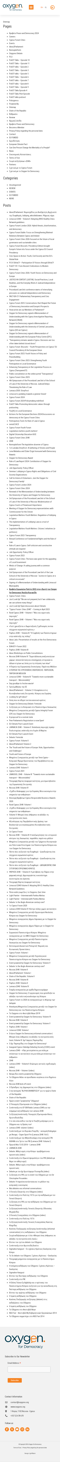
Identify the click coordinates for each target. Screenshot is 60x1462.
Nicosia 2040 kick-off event (20, 1084)
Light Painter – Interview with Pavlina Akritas (27, 895)
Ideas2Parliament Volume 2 (20, 744)
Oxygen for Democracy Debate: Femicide (25, 703)
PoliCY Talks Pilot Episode (19, 94)
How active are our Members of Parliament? (26, 310)
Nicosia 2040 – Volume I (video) (21, 1070)
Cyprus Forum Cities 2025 (19, 377)
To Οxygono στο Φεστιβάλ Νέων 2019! (24, 1013)
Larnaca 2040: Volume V (18, 767)
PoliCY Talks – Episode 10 (19, 60)
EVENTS (12, 192)
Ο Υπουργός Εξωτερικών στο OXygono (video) (28, 1104)
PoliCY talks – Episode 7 (18, 80)
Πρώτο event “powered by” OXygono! (24, 1101)
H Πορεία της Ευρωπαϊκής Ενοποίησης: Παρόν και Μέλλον (33, 666)
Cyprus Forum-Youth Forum (20, 427)
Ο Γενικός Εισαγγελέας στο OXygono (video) (27, 1215)
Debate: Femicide (16, 737)
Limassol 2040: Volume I (19, 1030)
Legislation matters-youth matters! (23, 431)
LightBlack (32, 1453)
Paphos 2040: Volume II (18, 983)
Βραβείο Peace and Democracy (21, 124)
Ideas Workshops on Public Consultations (26, 653)
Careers (12, 36)
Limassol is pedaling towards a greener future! (27, 394)
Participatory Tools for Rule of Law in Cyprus (27, 421)
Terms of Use (14, 158)
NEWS (11, 198)
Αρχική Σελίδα (15, 121)
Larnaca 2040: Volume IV (19, 986)
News (11, 151)
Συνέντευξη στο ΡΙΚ (17, 1279)
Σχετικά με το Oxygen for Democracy (24, 171)
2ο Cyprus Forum (16, 831)
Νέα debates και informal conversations (25, 1188)
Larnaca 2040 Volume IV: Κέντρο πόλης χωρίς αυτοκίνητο (32, 909)
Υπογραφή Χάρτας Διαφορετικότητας (24, 882)
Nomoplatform (15, 50)
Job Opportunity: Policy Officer (21, 468)
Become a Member (16, 127)
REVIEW (12, 188)
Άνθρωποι (13, 114)
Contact (12, 134)
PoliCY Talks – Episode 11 (19, 63)
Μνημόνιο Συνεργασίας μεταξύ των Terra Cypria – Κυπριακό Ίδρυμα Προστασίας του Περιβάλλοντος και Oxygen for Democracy (31, 761)
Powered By (14, 104)
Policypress (14, 100)
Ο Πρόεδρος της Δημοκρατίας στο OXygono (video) (30, 1087)
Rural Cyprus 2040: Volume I (20, 804)
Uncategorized (15, 185)
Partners (12, 164)
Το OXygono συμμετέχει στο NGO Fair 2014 (26, 1316)
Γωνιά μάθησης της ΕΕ (18, 687)
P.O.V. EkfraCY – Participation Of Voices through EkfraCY (31, 262)
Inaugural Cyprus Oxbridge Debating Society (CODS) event (32, 1047)
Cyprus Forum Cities (17, 40)
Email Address (14, 1363)
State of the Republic (17, 110)
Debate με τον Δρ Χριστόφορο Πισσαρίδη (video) (29, 1171)
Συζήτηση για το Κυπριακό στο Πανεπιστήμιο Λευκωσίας (33, 707)
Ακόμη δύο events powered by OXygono (25, 1074)
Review (12, 117)
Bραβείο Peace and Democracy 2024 (24, 33)
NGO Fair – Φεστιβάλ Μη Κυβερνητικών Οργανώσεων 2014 (33, 1313)
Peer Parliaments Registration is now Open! (26, 720)
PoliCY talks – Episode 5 (18, 73)
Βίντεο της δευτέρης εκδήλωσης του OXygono (28, 1276)
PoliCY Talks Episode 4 (18, 90)
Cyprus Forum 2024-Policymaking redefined (26, 401)
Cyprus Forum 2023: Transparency (22, 535)
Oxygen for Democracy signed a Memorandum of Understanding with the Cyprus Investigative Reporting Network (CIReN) (30, 316)
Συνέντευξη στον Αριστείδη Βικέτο (24, 1245)
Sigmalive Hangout (16, 1272)
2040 (11, 441)
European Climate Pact (18, 144)
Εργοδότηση (14, 141)
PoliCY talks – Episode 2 (18, 67)
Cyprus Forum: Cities (17, 596)
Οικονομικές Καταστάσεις (20, 154)
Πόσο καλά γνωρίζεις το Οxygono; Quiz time (27, 892)
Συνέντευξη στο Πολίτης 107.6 (21, 1218)
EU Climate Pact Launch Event (21, 724)
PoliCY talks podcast (17, 97)
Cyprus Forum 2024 (17, 397)
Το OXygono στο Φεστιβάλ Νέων (22, 1309)
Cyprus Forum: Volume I (18, 952)
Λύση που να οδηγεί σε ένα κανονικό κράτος (27, 700)
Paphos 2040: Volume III (18, 650)
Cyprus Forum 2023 (17, 555)
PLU (10, 56)
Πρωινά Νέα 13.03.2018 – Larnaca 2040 (24, 1144)
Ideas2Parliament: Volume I (20, 973)
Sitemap (12, 107)
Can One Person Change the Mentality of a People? (29, 147)
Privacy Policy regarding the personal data (26, 131)
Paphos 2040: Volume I (18, 1027)
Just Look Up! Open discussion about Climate (27, 606)
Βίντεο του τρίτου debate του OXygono (25, 1242)
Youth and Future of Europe (20, 754)
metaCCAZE (14, 424)
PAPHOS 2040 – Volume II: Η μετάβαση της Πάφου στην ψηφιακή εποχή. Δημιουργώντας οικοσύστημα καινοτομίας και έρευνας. (31, 875)
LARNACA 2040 (15, 1148)
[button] (31, 7)
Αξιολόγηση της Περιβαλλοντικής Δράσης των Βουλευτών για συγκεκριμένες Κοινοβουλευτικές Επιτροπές (29, 824)
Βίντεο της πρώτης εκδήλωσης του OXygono (27, 1292)
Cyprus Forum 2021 (17, 771)
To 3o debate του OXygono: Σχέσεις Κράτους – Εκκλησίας (33, 1255)
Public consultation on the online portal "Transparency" (31, 374)
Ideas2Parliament (16, 46)
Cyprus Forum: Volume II (18, 740)
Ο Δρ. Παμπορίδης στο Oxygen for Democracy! (27, 1043)
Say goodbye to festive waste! (21, 683)
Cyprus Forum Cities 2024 (19, 488)
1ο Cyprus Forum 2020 (18, 905)
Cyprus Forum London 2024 (20, 485)
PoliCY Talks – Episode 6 (19, 77)
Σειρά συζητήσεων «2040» (20, 161)
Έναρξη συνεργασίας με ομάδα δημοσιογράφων (28, 990)
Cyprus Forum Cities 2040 (19, 437)
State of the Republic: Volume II (21, 976)
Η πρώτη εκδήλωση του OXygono (23, 1296)
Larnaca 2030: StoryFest (19, 390)
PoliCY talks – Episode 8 (18, 83)
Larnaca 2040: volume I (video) (21, 1127)
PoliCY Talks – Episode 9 (19, 87)
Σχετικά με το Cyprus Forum (20, 168)
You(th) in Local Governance (20, 411)
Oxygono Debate (15, 53)
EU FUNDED (13, 137)
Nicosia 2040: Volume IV (18, 787)
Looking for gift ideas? (18, 697)
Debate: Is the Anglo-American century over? (27, 902)
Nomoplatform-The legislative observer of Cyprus (29, 444)
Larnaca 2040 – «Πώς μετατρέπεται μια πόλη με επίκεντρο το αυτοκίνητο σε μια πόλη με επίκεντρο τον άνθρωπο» (32, 1053)
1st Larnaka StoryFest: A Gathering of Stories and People (32, 448)
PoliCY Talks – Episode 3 (19, 70)
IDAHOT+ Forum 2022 (17, 646)
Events (12, 43)
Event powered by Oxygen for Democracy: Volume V (29, 963)
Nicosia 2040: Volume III (18, 979)
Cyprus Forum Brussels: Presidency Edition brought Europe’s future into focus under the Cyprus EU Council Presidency (31, 249)
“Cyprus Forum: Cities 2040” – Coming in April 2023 (29, 609)
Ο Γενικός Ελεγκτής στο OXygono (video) (26, 1192)
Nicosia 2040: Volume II (18, 969)
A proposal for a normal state (21, 717)
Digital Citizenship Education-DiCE (22, 434)
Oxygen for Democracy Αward (21, 458)
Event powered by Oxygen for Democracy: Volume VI (30, 1016)
